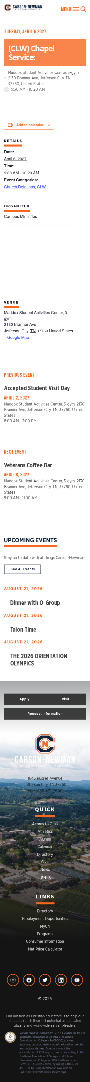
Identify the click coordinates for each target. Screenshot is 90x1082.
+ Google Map (16, 337)
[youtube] (77, 980)
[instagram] (13, 980)
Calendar (45, 847)
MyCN (45, 926)
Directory (45, 855)
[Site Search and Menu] (73, 9)
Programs (45, 934)
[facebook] (29, 980)
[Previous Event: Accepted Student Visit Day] (45, 397)
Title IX (45, 877)
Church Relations (19, 187)
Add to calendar (30, 124)
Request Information (45, 714)
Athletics (45, 832)
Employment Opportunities (45, 919)
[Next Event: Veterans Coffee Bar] (45, 474)
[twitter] (45, 980)
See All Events (22, 569)
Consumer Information (45, 941)
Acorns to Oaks (45, 824)
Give (45, 862)
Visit (65, 699)
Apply (25, 699)
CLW (41, 187)
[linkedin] (61, 980)
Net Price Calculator (45, 949)
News (45, 870)
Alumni (45, 839)
